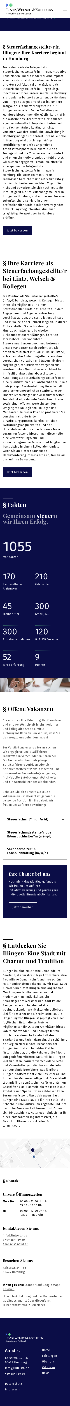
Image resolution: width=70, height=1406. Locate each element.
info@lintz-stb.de (15, 1235)
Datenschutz (13, 1383)
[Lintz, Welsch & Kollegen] (30, 9)
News (45, 1373)
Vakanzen (48, 1367)
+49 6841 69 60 (15, 1373)
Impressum (12, 1389)
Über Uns (48, 1361)
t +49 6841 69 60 (14, 1239)
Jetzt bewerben (17, 230)
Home (46, 1350)
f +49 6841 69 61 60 (15, 1244)
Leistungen (49, 1355)
